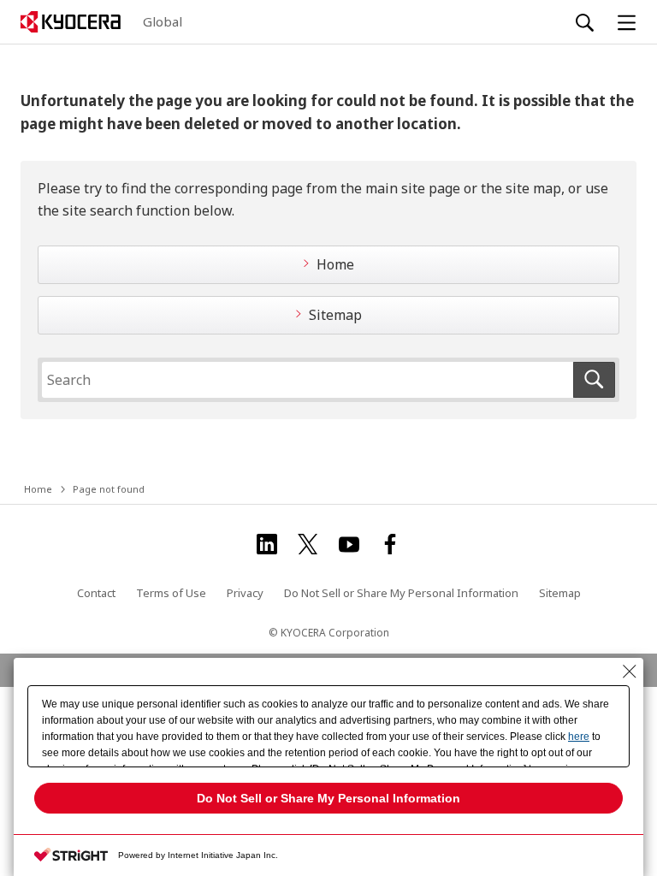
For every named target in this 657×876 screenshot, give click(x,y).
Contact (96, 593)
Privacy (245, 593)
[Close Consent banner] (629, 671)
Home (335, 264)
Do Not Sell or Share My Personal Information (401, 593)
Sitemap (335, 314)
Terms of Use (171, 593)
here (578, 737)
